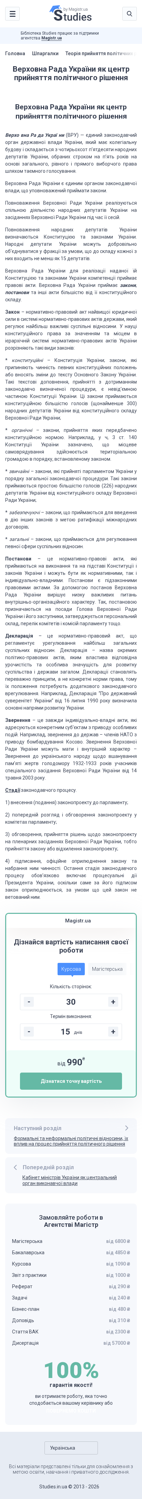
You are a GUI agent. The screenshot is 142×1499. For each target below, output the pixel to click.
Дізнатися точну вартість (71, 1081)
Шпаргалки (45, 53)
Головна (15, 53)
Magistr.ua (51, 38)
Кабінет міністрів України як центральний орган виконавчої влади (69, 1180)
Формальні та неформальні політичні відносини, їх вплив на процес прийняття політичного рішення (71, 1141)
